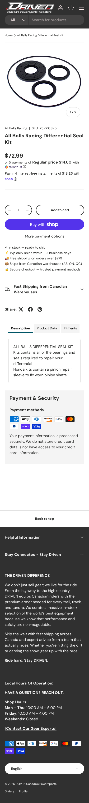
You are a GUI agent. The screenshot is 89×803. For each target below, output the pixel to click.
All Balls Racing (16, 128)
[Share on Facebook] (30, 309)
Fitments (70, 328)
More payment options (44, 236)
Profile (23, 791)
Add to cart (60, 210)
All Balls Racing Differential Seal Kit (40, 35)
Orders (9, 791)
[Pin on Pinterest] (40, 309)
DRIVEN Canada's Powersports (36, 784)
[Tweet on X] (21, 309)
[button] (71, 8)
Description (20, 328)
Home (9, 35)
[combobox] (44, 20)
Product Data (47, 328)
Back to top (44, 518)
